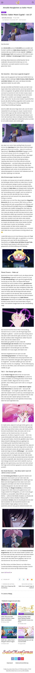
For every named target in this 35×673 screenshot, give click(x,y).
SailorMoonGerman (7, 17)
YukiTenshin (7, 572)
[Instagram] (19, 658)
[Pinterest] (27, 579)
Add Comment (22, 19)
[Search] (33, 2)
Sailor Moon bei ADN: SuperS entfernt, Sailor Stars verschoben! (7, 618)
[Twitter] (23, 579)
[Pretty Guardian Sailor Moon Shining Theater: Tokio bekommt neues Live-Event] (26, 609)
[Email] (31, 579)
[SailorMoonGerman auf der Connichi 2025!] (26, 632)
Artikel (3, 12)
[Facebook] (19, 579)
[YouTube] (22, 658)
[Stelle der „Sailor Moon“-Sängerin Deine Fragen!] (9, 632)
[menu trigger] (2, 2)
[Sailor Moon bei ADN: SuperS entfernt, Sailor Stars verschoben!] (9, 609)
